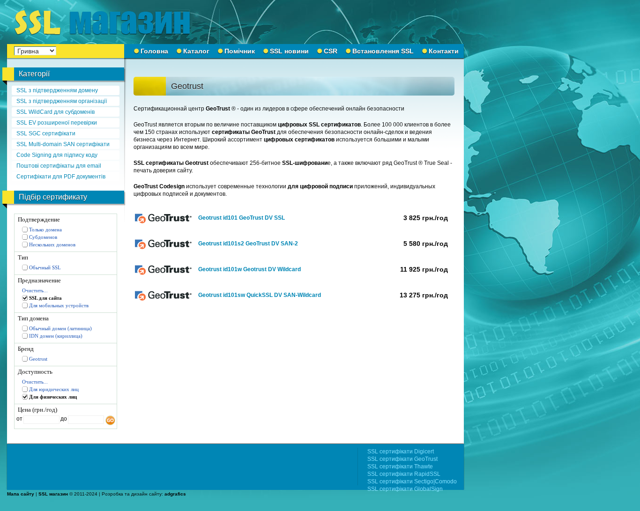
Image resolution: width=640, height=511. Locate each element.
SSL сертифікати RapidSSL (403, 474)
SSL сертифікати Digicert (400, 451)
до (63, 418)
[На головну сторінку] (107, 22)
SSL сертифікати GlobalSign (405, 489)
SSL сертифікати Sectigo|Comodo (412, 481)
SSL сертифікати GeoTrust (402, 459)
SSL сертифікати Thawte (400, 466)
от (19, 418)
